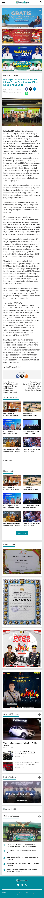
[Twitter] (22, 376)
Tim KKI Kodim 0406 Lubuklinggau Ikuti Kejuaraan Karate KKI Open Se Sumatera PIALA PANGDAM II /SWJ (22, 846)
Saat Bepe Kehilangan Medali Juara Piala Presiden (22, 858)
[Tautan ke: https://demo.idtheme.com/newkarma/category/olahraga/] (39, 816)
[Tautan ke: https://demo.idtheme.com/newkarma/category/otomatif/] (39, 714)
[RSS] (26, 376)
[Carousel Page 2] (21, 800)
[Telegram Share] (34, 89)
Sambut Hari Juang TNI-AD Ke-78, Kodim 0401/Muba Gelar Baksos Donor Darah (32, 386)
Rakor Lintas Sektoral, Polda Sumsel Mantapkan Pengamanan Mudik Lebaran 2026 (31, 450)
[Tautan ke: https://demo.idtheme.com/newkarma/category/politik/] (39, 777)
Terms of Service (26, 893)
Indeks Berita (6, 895)
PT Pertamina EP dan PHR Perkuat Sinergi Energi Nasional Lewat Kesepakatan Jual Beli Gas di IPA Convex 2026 (11, 432)
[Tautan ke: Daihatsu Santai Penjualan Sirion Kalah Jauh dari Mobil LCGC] (8, 766)
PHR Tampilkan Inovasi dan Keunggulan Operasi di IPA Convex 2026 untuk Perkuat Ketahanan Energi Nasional (31, 432)
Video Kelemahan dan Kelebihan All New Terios (20, 744)
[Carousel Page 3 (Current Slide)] (23, 800)
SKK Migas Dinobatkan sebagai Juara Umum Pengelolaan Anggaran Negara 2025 (12, 450)
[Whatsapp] (26, 93)
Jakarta (5, 93)
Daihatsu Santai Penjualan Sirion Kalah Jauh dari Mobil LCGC (27, 764)
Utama (11, 93)
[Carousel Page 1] (18, 800)
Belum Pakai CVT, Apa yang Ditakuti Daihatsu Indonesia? (25, 753)
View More (22, 533)
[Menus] (3, 2)
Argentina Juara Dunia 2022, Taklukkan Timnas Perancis (21, 852)
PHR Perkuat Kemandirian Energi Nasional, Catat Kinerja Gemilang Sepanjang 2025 (32, 414)
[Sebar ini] (26, 89)
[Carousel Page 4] (26, 800)
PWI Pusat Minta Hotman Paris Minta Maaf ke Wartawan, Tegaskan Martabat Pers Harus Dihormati (11, 414)
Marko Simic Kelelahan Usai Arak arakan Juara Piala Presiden (22, 870)
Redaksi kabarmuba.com (22, 895)
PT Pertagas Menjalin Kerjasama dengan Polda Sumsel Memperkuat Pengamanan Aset (11, 387)
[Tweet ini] (30, 89)
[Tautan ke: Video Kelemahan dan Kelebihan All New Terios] (22, 729)
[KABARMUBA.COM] (22, 2)
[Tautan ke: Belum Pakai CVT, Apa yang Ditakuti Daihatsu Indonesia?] (8, 755)
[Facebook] (18, 376)
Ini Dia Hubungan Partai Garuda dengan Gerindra (18, 794)
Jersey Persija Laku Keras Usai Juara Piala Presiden (23, 864)
